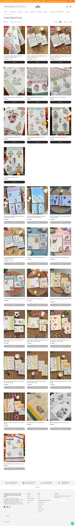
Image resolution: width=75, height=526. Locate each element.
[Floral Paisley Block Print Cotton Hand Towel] (14, 121)
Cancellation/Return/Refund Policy (44, 500)
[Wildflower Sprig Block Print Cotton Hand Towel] (60, 407)
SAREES (26, 11)
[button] (70, 6)
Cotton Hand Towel (9, 14)
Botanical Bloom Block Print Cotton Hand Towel (13, 97)
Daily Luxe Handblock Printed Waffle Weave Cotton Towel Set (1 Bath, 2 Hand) (37, 56)
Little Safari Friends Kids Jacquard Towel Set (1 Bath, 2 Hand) (14, 423)
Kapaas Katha (8, 521)
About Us (29, 495)
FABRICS (67, 11)
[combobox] (15, 6)
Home (4, 14)
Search (39, 498)
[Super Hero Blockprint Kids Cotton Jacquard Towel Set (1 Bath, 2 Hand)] (60, 200)
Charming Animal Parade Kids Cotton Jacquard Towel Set (60, 299)
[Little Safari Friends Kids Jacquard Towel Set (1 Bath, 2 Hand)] (14, 407)
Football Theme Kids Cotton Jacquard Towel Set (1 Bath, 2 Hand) (13, 341)
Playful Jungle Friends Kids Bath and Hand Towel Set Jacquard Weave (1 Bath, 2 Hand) (37, 341)
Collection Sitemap (30, 498)
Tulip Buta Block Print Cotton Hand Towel (58, 97)
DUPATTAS (32, 11)
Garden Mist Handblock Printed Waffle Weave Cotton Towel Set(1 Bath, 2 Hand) (14, 258)
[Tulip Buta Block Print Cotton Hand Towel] (60, 81)
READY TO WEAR (60, 11)
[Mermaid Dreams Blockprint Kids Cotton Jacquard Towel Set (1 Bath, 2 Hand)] (14, 200)
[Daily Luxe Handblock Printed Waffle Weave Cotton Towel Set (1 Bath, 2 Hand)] (37, 40)
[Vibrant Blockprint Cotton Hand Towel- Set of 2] (37, 121)
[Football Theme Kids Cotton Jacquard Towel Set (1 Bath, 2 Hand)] (14, 324)
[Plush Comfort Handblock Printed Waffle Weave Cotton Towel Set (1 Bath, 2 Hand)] (14, 40)
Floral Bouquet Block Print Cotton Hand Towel (59, 137)
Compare (56, 21)
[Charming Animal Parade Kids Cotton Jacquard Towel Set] (60, 283)
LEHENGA (39, 11)
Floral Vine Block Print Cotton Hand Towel (35, 97)
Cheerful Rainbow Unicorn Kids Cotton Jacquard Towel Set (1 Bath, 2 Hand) (36, 382)
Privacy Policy (40, 504)
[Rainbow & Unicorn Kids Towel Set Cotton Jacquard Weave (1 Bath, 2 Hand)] (14, 365)
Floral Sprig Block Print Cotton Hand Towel (35, 422)
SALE (5, 11)
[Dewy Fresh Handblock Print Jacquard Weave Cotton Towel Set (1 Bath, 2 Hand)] (60, 40)
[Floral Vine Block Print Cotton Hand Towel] (37, 81)
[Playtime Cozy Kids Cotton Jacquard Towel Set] (37, 241)
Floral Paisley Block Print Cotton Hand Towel (12, 137)
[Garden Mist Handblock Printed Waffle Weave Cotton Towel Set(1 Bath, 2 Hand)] (14, 241)
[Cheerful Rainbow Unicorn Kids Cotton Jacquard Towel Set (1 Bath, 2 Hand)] (37, 365)
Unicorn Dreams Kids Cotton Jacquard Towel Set (59, 257)
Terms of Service (41, 509)
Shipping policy (41, 502)
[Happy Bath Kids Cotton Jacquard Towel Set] (37, 283)
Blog (28, 502)
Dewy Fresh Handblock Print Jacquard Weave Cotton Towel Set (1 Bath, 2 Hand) (60, 56)
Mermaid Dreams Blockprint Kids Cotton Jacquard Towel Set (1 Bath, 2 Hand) (14, 217)
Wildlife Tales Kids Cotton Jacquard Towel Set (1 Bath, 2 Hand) (60, 382)
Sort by (12, 21)
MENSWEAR (52, 11)
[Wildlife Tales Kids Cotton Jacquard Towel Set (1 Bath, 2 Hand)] (60, 365)
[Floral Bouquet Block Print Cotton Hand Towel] (60, 121)
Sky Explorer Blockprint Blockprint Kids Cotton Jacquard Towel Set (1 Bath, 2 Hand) (36, 217)
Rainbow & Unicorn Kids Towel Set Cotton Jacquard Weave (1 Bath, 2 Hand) (14, 382)
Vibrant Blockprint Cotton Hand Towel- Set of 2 (36, 137)
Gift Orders (40, 507)
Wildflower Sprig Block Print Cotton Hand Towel (59, 422)
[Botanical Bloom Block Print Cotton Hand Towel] (14, 81)
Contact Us (40, 511)
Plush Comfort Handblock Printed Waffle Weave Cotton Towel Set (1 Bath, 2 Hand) (13, 56)
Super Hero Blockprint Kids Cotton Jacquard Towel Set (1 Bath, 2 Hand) (60, 217)
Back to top (37, 487)
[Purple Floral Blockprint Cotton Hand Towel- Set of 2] (14, 448)
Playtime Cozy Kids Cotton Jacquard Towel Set (36, 257)
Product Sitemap (30, 500)
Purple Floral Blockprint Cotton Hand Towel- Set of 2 (14, 463)
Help (39, 495)
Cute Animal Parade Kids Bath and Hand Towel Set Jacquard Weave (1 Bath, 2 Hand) (60, 341)
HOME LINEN (12, 11)
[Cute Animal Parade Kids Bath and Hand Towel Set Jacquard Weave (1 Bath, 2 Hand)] (60, 324)
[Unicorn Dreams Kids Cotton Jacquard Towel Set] (60, 241)
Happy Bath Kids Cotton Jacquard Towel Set (35, 298)
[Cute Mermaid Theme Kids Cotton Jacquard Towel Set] (14, 283)
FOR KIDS (20, 11)
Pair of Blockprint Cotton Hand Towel (11, 177)
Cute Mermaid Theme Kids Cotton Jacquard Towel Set (14, 298)
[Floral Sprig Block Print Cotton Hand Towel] (37, 407)
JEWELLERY (45, 11)
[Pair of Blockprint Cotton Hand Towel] (14, 161)
